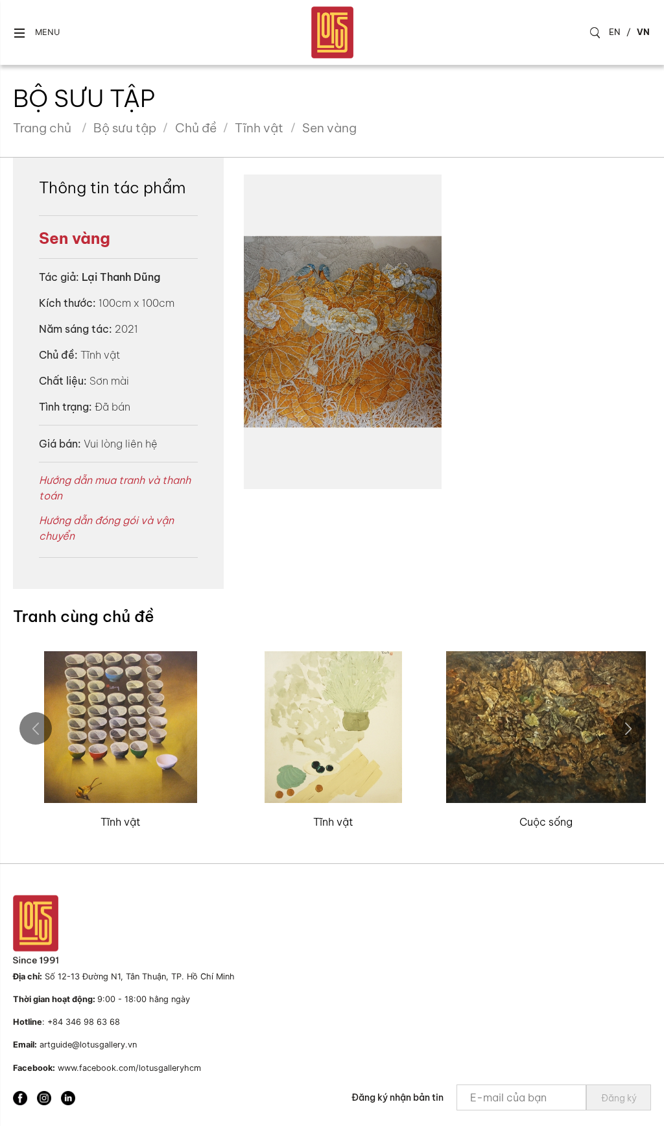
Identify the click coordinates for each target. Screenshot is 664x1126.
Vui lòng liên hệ (121, 443)
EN (615, 32)
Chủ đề (196, 128)
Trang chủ (42, 128)
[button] (36, 33)
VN (643, 32)
